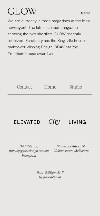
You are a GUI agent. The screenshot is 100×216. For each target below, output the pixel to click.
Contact (24, 87)
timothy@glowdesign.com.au (29, 151)
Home (50, 87)
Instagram (29, 156)
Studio (75, 87)
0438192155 (28, 146)
